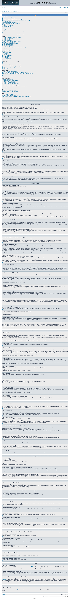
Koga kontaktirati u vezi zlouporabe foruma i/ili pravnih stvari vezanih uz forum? (16, 96)
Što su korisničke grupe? (6, 63)
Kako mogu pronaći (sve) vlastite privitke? (10, 91)
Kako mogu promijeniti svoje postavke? (9, 29)
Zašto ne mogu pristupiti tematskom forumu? (10, 43)
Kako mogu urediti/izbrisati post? (8, 38)
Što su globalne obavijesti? (7, 55)
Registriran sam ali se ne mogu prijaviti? (9, 22)
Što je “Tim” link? (5, 68)
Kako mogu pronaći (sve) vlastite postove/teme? (11, 83)
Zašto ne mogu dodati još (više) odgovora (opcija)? (11, 41)
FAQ (60, 7)
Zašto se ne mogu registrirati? (7, 25)
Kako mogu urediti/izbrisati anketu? (8, 42)
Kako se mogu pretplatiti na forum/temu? (9, 87)
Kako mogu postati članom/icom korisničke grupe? (11, 64)
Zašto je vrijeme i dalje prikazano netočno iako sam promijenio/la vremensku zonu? (17, 31)
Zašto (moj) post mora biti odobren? (8, 48)
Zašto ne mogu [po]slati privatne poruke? (9, 71)
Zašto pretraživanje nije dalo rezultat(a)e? (10, 80)
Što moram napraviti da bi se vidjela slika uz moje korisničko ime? (14, 32)
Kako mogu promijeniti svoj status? (8, 33)
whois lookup (4, 579)
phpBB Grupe (32, 566)
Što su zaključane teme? (6, 58)
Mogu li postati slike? (6, 54)
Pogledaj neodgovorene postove (7, 11)
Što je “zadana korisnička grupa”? (8, 67)
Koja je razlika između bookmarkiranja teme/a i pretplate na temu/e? (14, 86)
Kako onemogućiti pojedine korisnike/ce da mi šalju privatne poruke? (15, 72)
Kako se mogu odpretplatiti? (7, 88)
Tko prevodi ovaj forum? (6, 98)
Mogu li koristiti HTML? (6, 52)
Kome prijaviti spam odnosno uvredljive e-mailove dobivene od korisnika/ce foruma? (17, 73)
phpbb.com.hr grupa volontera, (23, 589)
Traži (67, 7)
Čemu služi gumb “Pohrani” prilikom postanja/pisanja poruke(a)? (14, 47)
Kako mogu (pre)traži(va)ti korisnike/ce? (9, 82)
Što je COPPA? (5, 24)
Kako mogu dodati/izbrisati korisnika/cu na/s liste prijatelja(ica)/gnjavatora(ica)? (16, 76)
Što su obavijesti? (5, 56)
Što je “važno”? (5, 57)
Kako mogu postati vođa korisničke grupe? (10, 65)
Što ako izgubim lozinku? (6, 21)
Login (4, 7)
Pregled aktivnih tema (16, 11)
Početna (3, 12)
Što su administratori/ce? (6, 62)
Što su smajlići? (5, 53)
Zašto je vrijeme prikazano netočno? (9, 30)
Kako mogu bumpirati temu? (7, 49)
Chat (64, 7)
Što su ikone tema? (5, 59)
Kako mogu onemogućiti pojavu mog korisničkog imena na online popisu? (16, 20)
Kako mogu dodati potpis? (7, 39)
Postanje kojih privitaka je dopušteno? (9, 90)
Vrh (2, 114)
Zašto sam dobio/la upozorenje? (8, 45)
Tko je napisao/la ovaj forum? (7, 94)
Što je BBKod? (5, 51)
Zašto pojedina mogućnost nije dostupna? (10, 95)
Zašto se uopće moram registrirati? (8, 18)
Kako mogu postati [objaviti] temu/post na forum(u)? (11, 37)
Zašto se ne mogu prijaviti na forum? (9, 17)
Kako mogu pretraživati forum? (7, 79)
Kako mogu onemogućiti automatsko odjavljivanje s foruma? (13, 19)
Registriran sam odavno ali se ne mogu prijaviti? (11, 23)
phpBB (31, 597)
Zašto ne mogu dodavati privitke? (8, 44)
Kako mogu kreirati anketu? (7, 40)
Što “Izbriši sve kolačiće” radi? (7, 26)
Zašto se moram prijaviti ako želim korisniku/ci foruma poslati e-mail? (15, 34)
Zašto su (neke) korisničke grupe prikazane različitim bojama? (13, 66)
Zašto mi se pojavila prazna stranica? (9, 81)
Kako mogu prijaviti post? (6, 46)
